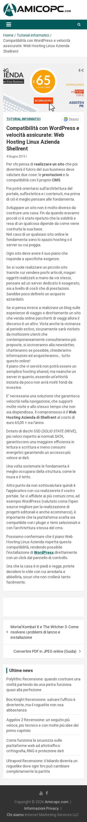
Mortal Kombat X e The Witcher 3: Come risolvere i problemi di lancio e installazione (45, 632)
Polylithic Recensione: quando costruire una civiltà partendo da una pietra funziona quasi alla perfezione (43, 684)
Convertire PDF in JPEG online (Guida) (45, 651)
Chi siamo (15, 814)
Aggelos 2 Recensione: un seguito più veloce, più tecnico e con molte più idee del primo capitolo (42, 725)
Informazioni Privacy (41, 808)
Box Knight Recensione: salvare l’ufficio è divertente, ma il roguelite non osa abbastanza (40, 704)
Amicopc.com (56, 802)
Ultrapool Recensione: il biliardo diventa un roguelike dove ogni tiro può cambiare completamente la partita (41, 766)
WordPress (44, 552)
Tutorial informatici (23, 119)
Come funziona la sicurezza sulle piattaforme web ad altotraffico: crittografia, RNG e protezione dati (35, 745)
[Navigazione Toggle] (8, 24)
